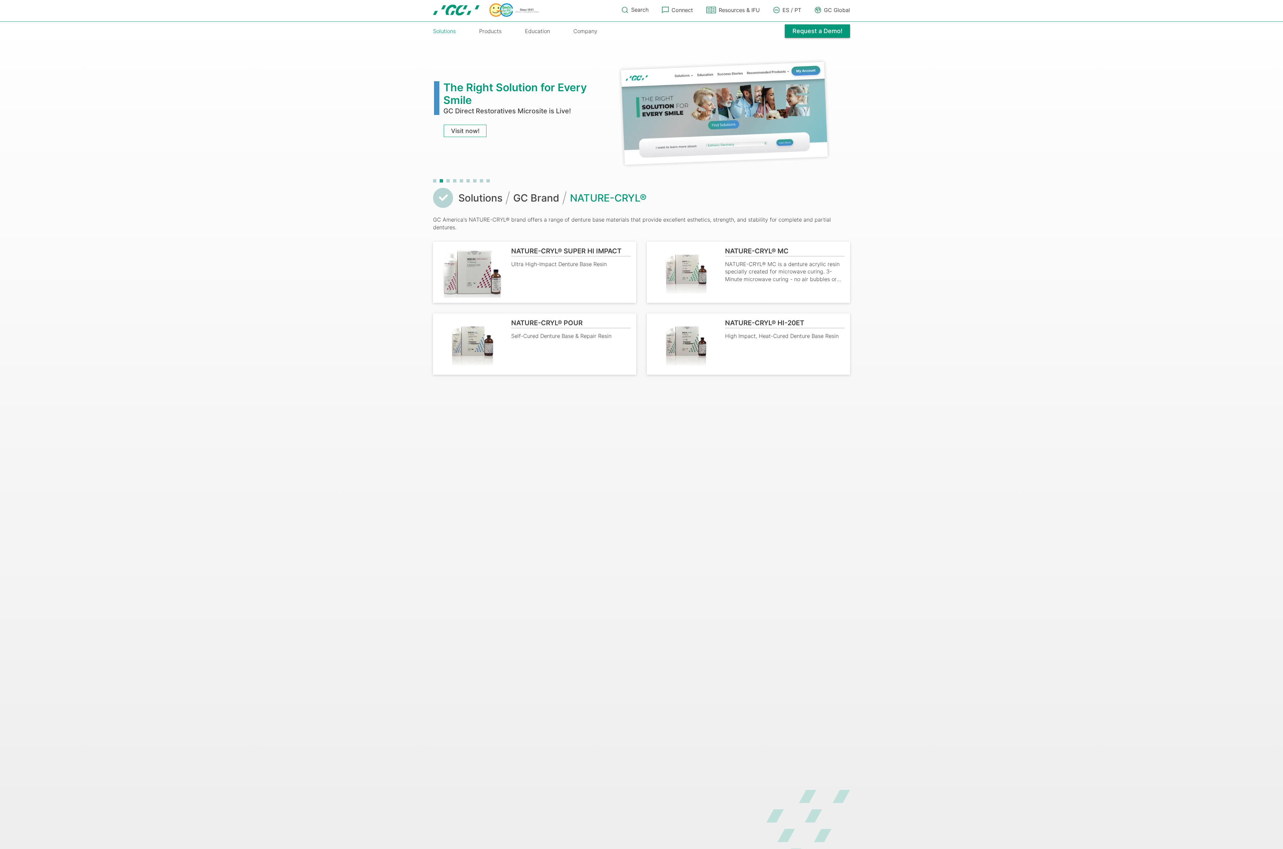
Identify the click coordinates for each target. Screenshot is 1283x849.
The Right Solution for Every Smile (515, 94)
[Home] (486, 10)
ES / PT (791, 10)
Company (585, 31)
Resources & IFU (739, 10)
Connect (682, 10)
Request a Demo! (817, 30)
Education (537, 31)
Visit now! (465, 130)
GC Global (837, 10)
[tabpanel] (641, 112)
